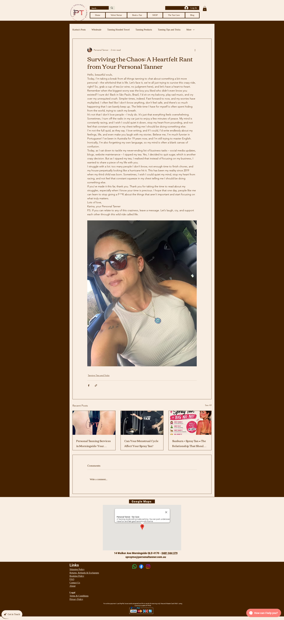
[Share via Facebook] (88, 385)
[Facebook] (141, 566)
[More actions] (195, 50)
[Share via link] (96, 385)
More (188, 29)
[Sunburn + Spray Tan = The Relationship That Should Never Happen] (190, 423)
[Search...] (112, 8)
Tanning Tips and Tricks (169, 29)
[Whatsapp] (134, 566)
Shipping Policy (77, 569)
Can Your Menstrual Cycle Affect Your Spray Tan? (141, 443)
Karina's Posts (79, 29)
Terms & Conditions (79, 596)
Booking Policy (77, 576)
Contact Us (75, 582)
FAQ (72, 579)
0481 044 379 (170, 553)
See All (208, 405)
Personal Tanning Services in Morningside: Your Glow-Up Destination (93, 443)
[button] (205, 8)
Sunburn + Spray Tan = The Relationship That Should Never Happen (189, 443)
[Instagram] (148, 566)
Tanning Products (143, 29)
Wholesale (96, 29)
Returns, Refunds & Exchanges (84, 573)
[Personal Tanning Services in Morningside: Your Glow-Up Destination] (94, 423)
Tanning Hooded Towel (118, 29)
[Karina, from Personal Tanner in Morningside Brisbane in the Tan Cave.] (142, 423)
